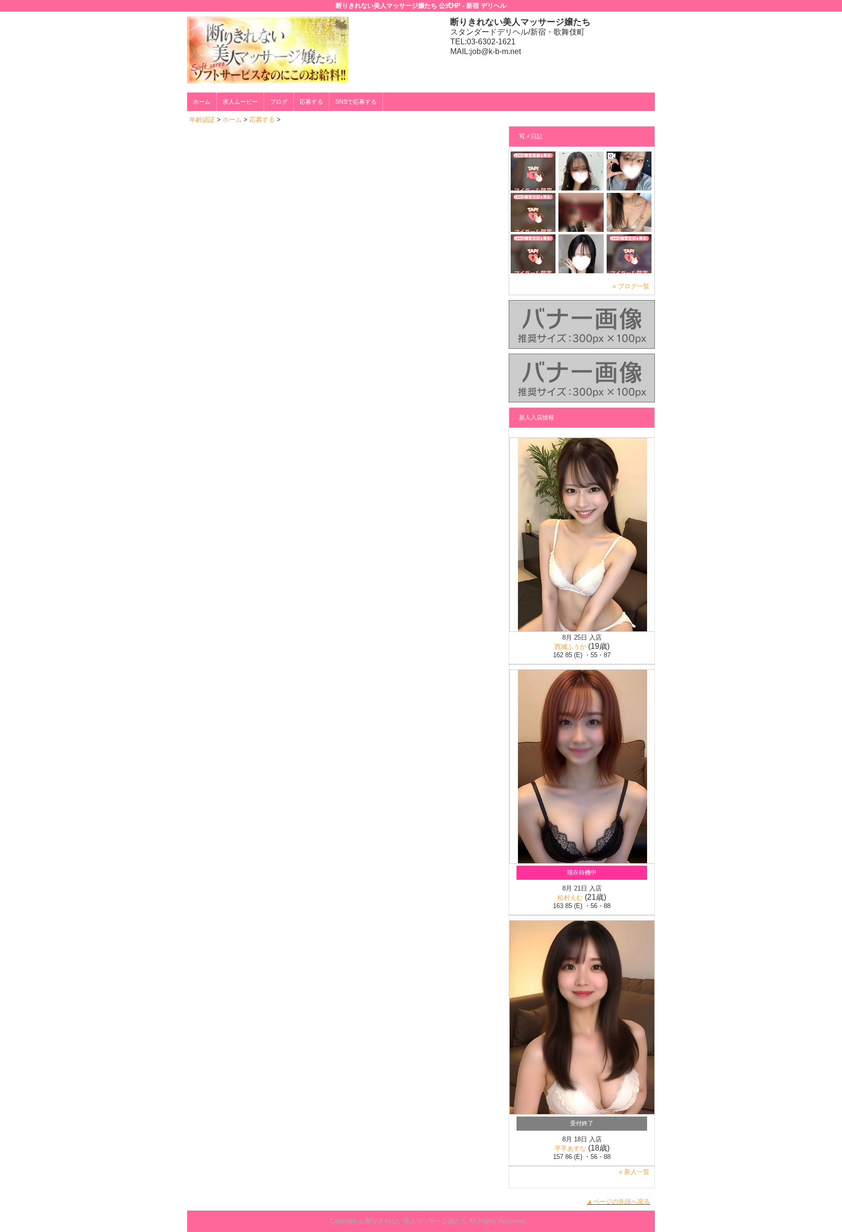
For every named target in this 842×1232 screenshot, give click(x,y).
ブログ (278, 101)
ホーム (201, 101)
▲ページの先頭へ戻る (618, 1201)
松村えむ (570, 897)
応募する (311, 101)
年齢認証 (202, 119)
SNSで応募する (356, 101)
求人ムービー (240, 101)
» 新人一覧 (634, 1171)
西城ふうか (570, 646)
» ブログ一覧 (631, 286)
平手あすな (570, 1148)
